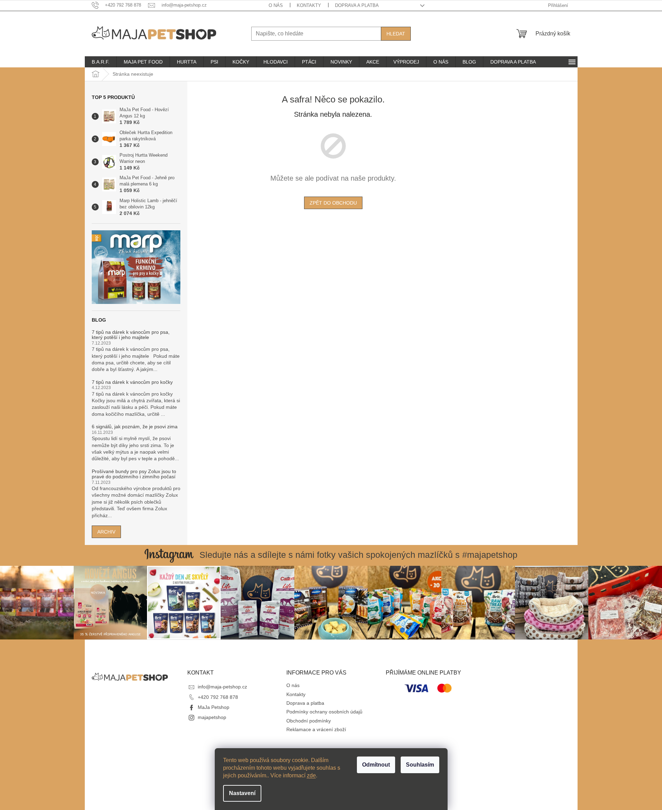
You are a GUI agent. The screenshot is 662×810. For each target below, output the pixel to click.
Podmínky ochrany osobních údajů (324, 711)
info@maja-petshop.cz (222, 686)
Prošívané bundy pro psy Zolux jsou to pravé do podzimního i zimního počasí (134, 474)
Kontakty (309, 5)
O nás (276, 5)
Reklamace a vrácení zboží (316, 729)
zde (311, 775)
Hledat (395, 33)
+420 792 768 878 (218, 697)
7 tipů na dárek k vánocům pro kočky (132, 382)
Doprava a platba (357, 5)
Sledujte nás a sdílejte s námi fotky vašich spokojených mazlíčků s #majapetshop (358, 555)
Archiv (106, 532)
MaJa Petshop (213, 707)
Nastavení (242, 793)
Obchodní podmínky (308, 721)
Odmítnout (376, 765)
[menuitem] (100, 61)
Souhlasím (420, 765)
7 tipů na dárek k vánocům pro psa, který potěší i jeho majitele (131, 335)
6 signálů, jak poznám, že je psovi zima (135, 426)
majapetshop (212, 717)
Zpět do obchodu (333, 203)
